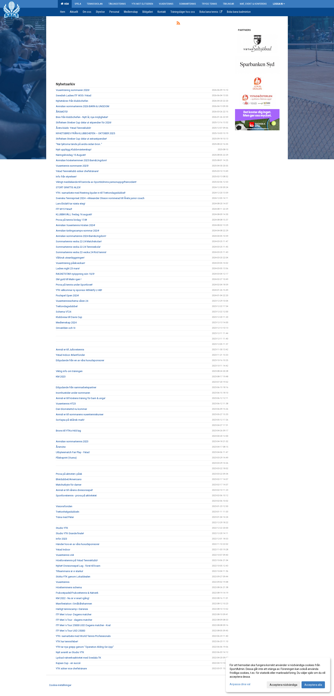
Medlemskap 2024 (66, 322)
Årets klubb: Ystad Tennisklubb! (73, 127)
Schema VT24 (63, 311)
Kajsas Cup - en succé (68, 663)
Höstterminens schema (69, 587)
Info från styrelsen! (66, 176)
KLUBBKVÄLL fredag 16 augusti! (74, 214)
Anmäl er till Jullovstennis (70, 349)
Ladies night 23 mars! (68, 268)
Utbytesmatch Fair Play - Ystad (72, 452)
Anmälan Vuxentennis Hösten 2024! (75, 225)
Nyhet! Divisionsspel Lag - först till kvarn (78, 565)
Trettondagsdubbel (67, 306)
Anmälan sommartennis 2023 (72, 441)
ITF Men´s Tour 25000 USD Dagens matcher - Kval (83, 625)
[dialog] (278, 674)
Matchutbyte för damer (68, 484)
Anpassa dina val (240, 684)
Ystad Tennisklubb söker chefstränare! (77, 171)
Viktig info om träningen (69, 371)
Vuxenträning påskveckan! (70, 263)
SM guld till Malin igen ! (68, 279)
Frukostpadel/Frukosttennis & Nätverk (77, 592)
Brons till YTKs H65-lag (68, 430)
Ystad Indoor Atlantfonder (70, 355)
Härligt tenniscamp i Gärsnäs (72, 609)
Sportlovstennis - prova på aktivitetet (76, 495)
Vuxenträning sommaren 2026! (72, 90)
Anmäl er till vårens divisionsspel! (74, 490)
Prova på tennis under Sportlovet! (74, 284)
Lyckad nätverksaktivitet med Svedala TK (78, 657)
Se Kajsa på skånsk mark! (70, 419)
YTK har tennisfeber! (67, 641)
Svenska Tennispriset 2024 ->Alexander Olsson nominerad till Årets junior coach (100, 198)
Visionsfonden (64, 506)
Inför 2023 (61, 538)
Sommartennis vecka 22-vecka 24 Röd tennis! (81, 252)
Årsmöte (61, 446)
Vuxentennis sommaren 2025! (72, 165)
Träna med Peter (65, 517)
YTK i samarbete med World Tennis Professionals (83, 636)
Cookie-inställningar (60, 685)
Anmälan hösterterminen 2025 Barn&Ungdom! (81, 160)
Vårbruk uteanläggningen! (70, 257)
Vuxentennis (62, 582)
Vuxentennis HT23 (66, 403)
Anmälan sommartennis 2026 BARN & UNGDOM (82, 106)
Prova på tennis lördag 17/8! (71, 219)
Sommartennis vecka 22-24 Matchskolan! (79, 241)
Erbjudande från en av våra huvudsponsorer (80, 360)
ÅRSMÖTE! (62, 111)
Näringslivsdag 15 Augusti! (71, 154)
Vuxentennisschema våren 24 (72, 300)
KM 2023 (61, 376)
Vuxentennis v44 (65, 555)
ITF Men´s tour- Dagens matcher (73, 614)
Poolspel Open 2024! (67, 295)
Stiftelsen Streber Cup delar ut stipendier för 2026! (83, 122)
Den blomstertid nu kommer (71, 409)
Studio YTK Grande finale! (70, 533)
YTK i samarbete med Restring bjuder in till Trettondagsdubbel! (90, 192)
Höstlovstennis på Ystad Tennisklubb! (77, 560)
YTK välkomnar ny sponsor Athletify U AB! (79, 290)
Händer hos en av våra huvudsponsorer (77, 544)
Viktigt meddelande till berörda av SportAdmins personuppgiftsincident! (96, 182)
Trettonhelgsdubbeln (67, 511)
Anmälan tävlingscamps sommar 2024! (77, 230)
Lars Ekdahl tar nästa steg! (70, 203)
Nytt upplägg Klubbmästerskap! (73, 149)
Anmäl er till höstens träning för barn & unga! (80, 398)
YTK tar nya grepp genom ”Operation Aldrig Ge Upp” (85, 646)
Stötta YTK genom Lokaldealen (73, 576)
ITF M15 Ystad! (64, 209)
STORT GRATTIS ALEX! (68, 187)
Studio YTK (62, 527)
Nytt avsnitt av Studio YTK (70, 652)
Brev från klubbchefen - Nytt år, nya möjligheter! (82, 117)
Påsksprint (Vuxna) (66, 457)
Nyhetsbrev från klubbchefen (72, 100)
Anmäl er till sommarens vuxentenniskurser (79, 414)
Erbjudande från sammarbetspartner (76, 387)
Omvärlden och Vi (65, 327)
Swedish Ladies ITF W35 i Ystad (73, 95)
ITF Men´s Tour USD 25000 (70, 630)
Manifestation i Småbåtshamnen (74, 603)
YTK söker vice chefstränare (71, 668)
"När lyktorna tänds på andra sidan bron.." (79, 144)
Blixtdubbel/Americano (69, 479)
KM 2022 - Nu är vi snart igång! (72, 598)
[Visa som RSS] (178, 23)
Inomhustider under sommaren (73, 392)
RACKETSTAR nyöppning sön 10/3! (75, 273)
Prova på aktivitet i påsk (69, 473)
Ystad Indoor (63, 549)
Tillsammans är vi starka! (69, 571)
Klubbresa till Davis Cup (69, 317)
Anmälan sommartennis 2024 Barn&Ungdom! (81, 236)
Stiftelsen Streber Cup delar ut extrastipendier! (81, 138)
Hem (66, 3)
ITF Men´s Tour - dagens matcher (74, 619)
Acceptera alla (313, 684)
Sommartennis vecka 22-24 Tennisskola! (78, 246)
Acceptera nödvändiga (283, 684)
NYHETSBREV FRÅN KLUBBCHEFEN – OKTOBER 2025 (85, 133)
